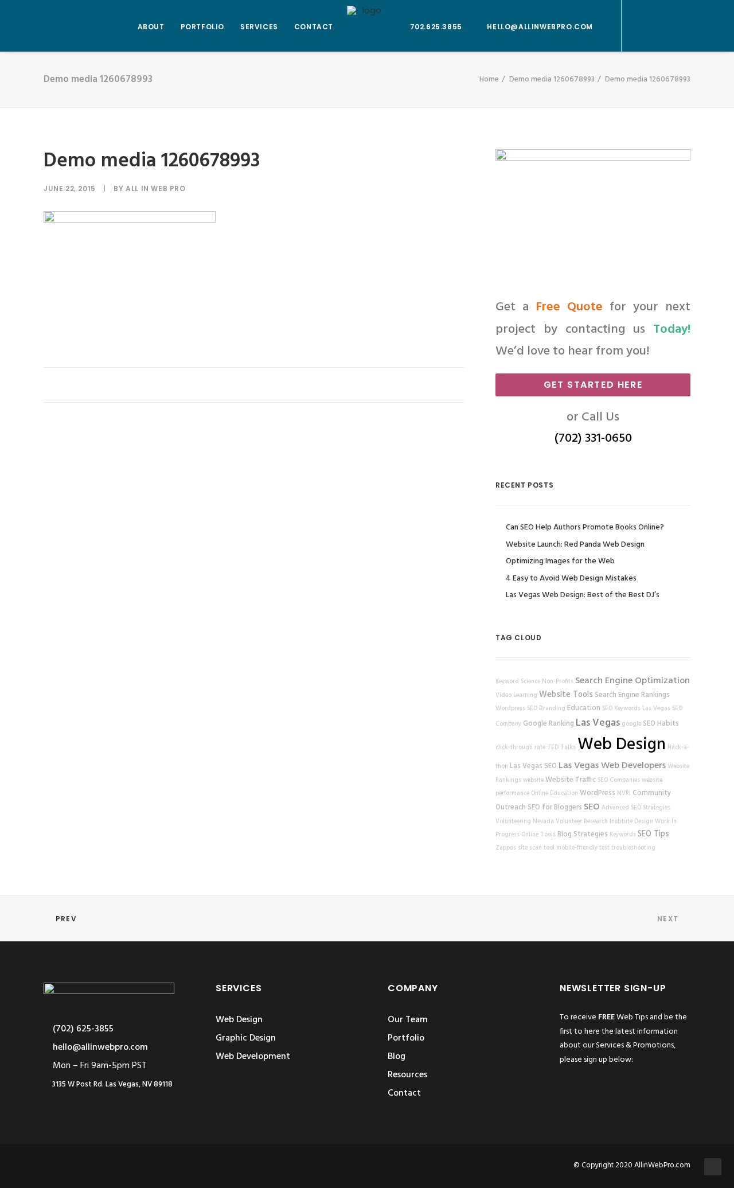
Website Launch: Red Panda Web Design (575, 544)
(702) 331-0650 (593, 439)
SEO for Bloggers (555, 807)
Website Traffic (570, 780)
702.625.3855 (436, 27)
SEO (592, 807)
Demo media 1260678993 (552, 79)
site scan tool (536, 848)
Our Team (408, 1019)
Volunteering (513, 822)
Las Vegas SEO (533, 766)
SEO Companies (619, 780)
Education (583, 708)
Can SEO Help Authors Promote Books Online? (585, 527)
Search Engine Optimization (632, 680)
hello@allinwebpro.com (540, 27)
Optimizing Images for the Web (560, 561)
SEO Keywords (621, 709)
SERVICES (259, 27)
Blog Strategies (582, 834)
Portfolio (406, 1038)
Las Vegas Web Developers (612, 765)
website (533, 780)
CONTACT (313, 27)
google (631, 724)
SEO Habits (661, 724)
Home (489, 79)
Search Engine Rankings (632, 695)
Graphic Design (246, 1038)
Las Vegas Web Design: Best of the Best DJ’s (582, 595)
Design (643, 822)
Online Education (554, 794)
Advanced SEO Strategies (636, 808)
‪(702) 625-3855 (82, 1029)
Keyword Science (517, 682)
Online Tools (538, 835)
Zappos (505, 848)
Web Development (253, 1056)
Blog (396, 1056)
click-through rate (520, 748)
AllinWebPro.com (662, 1165)
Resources (407, 1075)
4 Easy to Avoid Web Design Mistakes (571, 578)
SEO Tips (653, 834)
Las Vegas (598, 723)
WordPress (597, 793)
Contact (404, 1093)
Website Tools (566, 695)
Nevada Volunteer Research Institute (583, 822)
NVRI (624, 794)
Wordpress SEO (516, 709)
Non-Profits (557, 682)
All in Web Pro (155, 188)
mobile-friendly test (583, 848)
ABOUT (151, 27)
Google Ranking (548, 724)
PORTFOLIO (202, 27)
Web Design (621, 744)
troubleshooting (633, 848)
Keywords (623, 835)
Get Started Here (593, 384)
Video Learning (516, 695)
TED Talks (561, 748)
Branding (552, 709)
